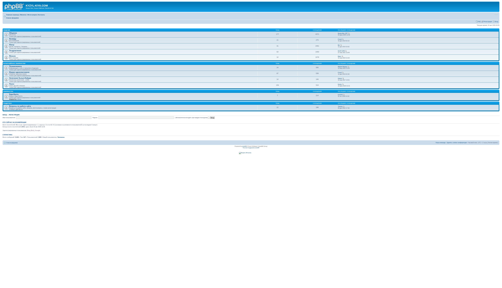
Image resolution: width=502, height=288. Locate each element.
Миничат (23, 15)
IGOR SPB (341, 51)
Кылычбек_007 (343, 33)
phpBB (244, 146)
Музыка (12, 56)
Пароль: (95, 117)
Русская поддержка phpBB (251, 147)
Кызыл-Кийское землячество (14, 63)
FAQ (479, 21)
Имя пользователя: (9, 117)
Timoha (340, 106)
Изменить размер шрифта (496, 14)
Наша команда (440, 142)
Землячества (8, 91)
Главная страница (12, 15)
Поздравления (15, 51)
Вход (496, 21)
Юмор (11, 45)
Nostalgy (12, 39)
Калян (340, 84)
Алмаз (340, 78)
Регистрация (488, 21)
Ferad (340, 39)
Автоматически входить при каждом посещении (192, 117)
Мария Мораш (342, 66)
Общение (6, 30)
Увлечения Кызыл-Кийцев (20, 78)
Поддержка (7, 103)
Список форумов (12, 18)
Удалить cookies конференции (457, 142)
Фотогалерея (32, 15)
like (339, 45)
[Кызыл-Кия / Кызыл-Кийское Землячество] (14, 6)
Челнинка (60, 137)
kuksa (19, 99)
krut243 (340, 94)
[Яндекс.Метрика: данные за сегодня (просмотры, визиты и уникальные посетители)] (245, 153)
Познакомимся (15, 66)
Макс (339, 56)
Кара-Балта (13, 94)
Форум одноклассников (19, 72)
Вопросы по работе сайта (20, 106)
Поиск (11, 84)
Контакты (41, 15)
